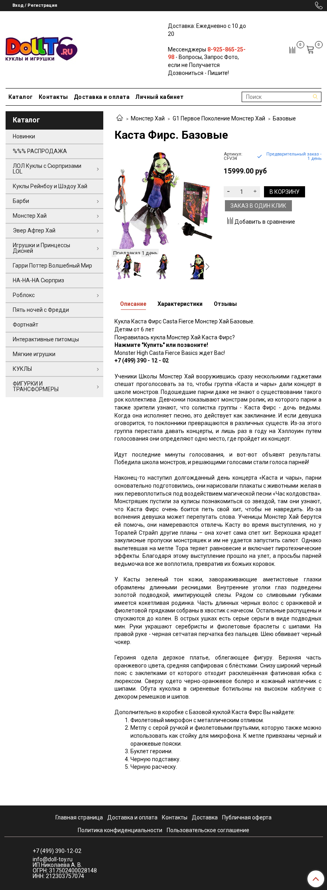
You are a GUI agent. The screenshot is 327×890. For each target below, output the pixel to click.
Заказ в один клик (258, 206)
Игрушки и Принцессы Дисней (41, 248)
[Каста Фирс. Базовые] (163, 200)
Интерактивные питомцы (46, 339)
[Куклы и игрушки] (41, 48)
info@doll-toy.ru (53, 859)
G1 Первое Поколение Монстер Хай (219, 118)
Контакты (53, 97)
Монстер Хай (148, 118)
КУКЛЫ (22, 369)
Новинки (24, 136)
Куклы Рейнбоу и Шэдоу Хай (50, 186)
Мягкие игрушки (34, 354)
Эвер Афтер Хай (34, 230)
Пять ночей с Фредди (41, 310)
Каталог (20, 97)
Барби (21, 201)
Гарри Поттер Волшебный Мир (52, 265)
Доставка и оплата (102, 97)
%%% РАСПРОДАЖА (40, 151)
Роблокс (24, 295)
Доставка (205, 817)
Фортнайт (25, 324)
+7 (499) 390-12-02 (57, 851)
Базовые (284, 118)
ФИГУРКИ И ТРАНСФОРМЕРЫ (36, 386)
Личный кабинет (159, 97)
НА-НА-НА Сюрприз (38, 280)
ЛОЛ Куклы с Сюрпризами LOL (47, 169)
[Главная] (119, 118)
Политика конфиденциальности (120, 830)
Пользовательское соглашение (208, 830)
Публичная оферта (247, 817)
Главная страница (79, 817)
